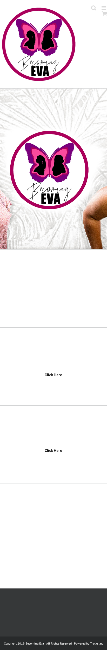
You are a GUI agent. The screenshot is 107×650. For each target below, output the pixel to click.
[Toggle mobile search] (93, 8)
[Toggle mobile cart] (104, 13)
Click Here (53, 375)
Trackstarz (96, 643)
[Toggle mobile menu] (104, 8)
